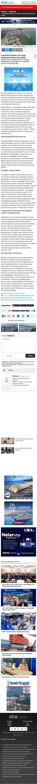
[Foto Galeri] (28, 2)
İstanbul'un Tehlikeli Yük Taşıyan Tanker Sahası (14, 756)
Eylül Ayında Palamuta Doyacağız (10, 772)
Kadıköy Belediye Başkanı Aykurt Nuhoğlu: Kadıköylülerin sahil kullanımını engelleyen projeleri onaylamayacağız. (15, 61)
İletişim (9, 725)
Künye (9, 723)
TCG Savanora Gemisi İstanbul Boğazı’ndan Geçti (15, 765)
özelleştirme (21, 298)
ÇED (13, 300)
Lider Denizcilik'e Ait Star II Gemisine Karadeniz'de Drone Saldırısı (18, 774)
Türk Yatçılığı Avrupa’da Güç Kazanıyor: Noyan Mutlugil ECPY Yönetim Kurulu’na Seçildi (17, 754)
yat (32, 295)
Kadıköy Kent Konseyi (28, 300)
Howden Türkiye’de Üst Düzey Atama (11, 770)
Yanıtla (15, 387)
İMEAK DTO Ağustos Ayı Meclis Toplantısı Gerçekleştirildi (17, 763)
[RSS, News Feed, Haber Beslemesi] (18, 729)
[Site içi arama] (34, 2)
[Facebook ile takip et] (11, 729)
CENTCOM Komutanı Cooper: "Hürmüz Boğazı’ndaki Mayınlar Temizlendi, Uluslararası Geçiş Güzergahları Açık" (17, 761)
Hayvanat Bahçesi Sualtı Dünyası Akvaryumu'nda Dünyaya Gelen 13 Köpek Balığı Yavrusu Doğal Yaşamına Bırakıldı (18, 750)
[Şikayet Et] (33, 388)
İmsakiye (27, 725)
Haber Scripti (17, 735)
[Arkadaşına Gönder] (13, 49)
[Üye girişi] (22, 729)
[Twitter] (6, 49)
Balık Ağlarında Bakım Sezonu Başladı (12, 776)
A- (35, 57)
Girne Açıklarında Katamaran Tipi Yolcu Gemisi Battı (15, 747)
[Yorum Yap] (20, 49)
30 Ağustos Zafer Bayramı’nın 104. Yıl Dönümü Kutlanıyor (16, 751)
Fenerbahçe (23, 295)
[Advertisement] (18, 415)
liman (2, 298)
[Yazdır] (17, 49)
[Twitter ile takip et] (15, 729)
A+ (35, 55)
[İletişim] (31, 2)
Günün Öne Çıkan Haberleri (8, 739)
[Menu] (22, 2)
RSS (28, 723)
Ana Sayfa (9, 721)
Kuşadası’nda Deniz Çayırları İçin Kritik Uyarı (13, 758)
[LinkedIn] (10, 49)
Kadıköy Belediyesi (14, 295)
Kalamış (29, 295)
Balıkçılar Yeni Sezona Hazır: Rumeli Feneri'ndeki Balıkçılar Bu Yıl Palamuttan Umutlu (17, 768)
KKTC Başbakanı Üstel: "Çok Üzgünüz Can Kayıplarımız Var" (17, 744)
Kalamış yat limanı (9, 298)
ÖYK (16, 298)
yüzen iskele (18, 300)
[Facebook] (3, 49)
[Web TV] (25, 2)
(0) (20, 387)
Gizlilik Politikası (27, 721)
